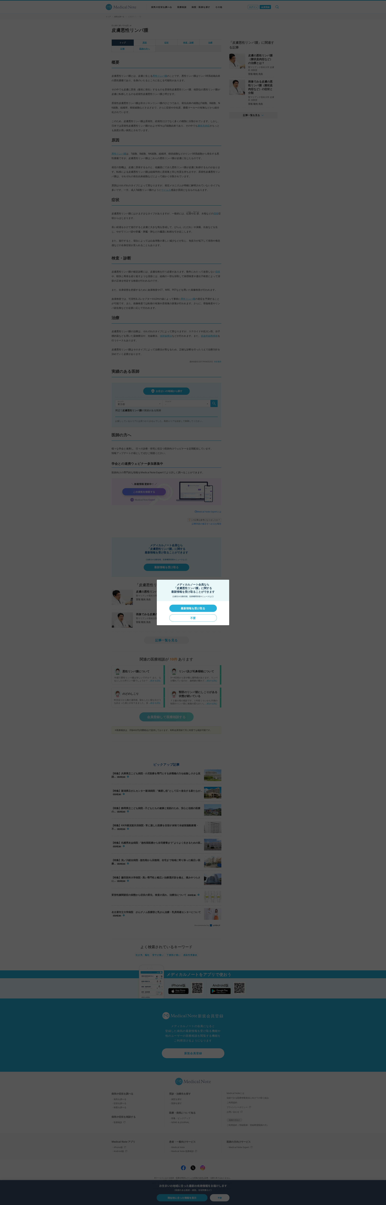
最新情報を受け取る (193, 608)
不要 (193, 618)
